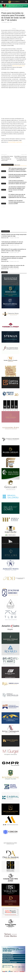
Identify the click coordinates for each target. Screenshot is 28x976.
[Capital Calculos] (10, 547)
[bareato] (10, 746)
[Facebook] (2, 25)
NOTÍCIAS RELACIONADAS (7, 164)
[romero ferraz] (10, 643)
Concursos (6, 10)
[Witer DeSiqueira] (10, 723)
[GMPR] (10, 769)
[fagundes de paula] (10, 296)
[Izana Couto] (10, 929)
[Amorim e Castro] (10, 632)
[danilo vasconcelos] (10, 700)
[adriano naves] (10, 570)
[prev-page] (2, 207)
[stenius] (10, 342)
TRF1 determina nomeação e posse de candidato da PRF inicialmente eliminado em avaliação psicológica (17, 170)
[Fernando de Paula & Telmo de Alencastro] (10, 285)
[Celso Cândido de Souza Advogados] (10, 376)
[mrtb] (10, 410)
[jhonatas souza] (10, 319)
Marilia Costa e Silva (4, 237)
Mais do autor (17, 164)
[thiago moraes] (10, 445)
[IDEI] (14, 586)
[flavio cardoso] (10, 467)
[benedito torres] (10, 666)
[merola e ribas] (10, 524)
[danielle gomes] (10, 894)
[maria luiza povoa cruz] (10, 872)
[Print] (17, 25)
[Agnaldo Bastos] (10, 814)
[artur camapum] (10, 734)
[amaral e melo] (10, 399)
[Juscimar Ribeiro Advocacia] (10, 597)
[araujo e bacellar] (10, 536)
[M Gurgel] (10, 757)
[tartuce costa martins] (10, 940)
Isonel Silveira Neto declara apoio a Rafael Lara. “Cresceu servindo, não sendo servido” (7, 158)
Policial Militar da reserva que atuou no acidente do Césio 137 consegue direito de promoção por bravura (20, 158)
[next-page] (4, 207)
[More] (23, 25)
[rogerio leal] (10, 780)
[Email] (14, 25)
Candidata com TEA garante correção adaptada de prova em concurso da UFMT (16, 202)
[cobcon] (10, 837)
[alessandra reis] (10, 433)
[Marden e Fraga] (10, 330)
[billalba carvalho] (10, 456)
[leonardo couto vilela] (10, 883)
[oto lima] (10, 559)
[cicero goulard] (10, 490)
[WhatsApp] (11, 25)
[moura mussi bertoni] (10, 791)
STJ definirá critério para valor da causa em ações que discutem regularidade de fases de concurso (17, 196)
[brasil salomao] (10, 502)
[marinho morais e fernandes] (10, 365)
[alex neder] (10, 479)
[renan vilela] (10, 849)
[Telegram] (20, 25)
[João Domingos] (10, 906)
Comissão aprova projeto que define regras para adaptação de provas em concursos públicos (17, 176)
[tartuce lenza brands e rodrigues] (10, 620)
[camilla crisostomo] (10, 422)
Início (2, 10)
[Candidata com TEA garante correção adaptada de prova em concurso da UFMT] (4, 202)
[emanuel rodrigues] (10, 712)
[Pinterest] (8, 25)
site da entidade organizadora (15, 142)
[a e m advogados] (10, 826)
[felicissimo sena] (10, 353)
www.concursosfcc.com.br (18, 65)
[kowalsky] (10, 609)
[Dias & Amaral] (11, 860)
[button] (2, 1)
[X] (5, 25)
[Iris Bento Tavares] (10, 677)
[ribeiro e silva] (10, 689)
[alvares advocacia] (10, 388)
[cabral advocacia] (10, 803)
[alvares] (10, 655)
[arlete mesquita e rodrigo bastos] (10, 917)
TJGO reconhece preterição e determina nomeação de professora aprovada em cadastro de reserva (17, 182)
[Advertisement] (14, 104)
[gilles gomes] (10, 513)
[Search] (26, 1)
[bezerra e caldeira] (10, 308)
